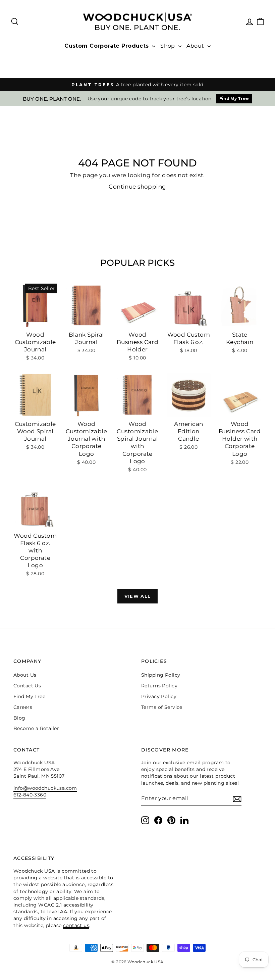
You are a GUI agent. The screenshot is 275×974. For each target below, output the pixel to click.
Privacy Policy (158, 696)
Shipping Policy (160, 675)
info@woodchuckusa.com (45, 788)
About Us (24, 675)
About (196, 46)
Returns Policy (159, 686)
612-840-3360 (29, 795)
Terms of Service (161, 707)
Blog (19, 718)
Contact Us (27, 686)
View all (137, 596)
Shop (168, 46)
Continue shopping (137, 186)
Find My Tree (234, 98)
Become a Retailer (36, 728)
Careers (22, 707)
